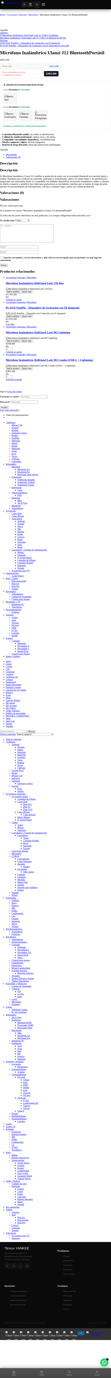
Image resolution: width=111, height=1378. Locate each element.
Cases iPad (17, 513)
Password (5, 402)
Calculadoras (23, 859)
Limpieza (21, 877)
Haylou (20, 531)
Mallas (15, 1155)
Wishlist (9, 726)
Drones (15, 1113)
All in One (22, 503)
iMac (19, 500)
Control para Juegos (21, 599)
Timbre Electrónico (20, 981)
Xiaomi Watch (23, 1178)
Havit (25, 843)
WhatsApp (67, 1295)
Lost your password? (9, 410)
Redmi (15, 435)
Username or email (10, 396)
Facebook (67, 1300)
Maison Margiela (25, 1199)
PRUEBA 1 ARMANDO (17, 716)
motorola (16, 778)
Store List (10, 721)
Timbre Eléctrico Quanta (23, 978)
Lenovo (20, 537)
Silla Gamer (28, 872)
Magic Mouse (23, 817)
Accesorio (16, 1064)
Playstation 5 (23, 648)
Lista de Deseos (13, 700)
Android (15, 744)
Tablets (15, 589)
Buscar (31, 731)
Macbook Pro (23, 472)
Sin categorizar (12, 1207)
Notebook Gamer (19, 1009)
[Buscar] (37, 4)
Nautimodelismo (19, 1119)
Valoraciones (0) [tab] (12, 193)
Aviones (21, 1072)
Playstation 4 (23, 646)
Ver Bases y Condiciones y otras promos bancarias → (25, 126)
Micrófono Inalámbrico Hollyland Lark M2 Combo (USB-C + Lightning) (49, 360)
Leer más (10, 324)
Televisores (17, 607)
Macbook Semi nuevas (27, 474)
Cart (8, 669)
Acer (19, 1046)
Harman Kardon (19, 1134)
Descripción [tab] (9, 163)
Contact (9, 679)
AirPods (21, 521)
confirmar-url (12, 677)
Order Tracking (13, 711)
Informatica (11, 1015)
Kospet (20, 1168)
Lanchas (15, 633)
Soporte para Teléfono (27, 887)
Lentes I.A (10, 1126)
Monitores (16, 505)
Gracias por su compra (16, 690)
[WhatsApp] (27, 1266)
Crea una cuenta (14, 391)
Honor (14, 446)
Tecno (14, 456)
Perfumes (16, 1186)
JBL (19, 529)
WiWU (15, 895)
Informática (11, 464)
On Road (21, 1098)
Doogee (21, 747)
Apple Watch (18, 576)
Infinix (15, 443)
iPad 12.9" (28, 809)
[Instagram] (14, 1266)
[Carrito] (30, 4)
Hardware (16, 1020)
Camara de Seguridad (21, 596)
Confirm (9, 674)
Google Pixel (18, 770)
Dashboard (11, 682)
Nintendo (21, 643)
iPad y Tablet (12, 578)
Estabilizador (17, 963)
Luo (13, 916)
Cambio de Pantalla (18, 1291)
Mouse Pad (22, 882)
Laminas (21, 874)
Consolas (16, 641)
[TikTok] (20, 1266)
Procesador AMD (25, 1025)
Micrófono (16, 1002)
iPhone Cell (17, 425)
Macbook (16, 466)
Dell (19, 1051)
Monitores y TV (13, 602)
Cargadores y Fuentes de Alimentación (29, 550)
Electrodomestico (14, 609)
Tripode (15, 892)
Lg (13, 1145)
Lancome (21, 1196)
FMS (14, 628)
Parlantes (10, 1129)
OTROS (15, 856)
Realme (15, 430)
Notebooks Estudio (26, 479)
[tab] (58, 154)
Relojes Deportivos (20, 1158)
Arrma (14, 617)
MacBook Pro (23, 1038)
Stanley (26, 866)
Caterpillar (16, 461)
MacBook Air (23, 1035)
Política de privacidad (15, 713)
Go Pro (20, 994)
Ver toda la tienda (17, 1304)
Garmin (20, 1165)
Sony (19, 544)
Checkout (10, 672)
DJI (19, 991)
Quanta (15, 918)
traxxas (26, 1108)
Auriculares (17, 518)
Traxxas (15, 622)
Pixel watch (22, 1173)
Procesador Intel (24, 1028)
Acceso (4, 407)
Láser (19, 490)
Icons (8, 695)
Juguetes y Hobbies (15, 1061)
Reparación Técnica (18, 1300)
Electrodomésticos (14, 929)
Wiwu (20, 526)
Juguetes (10, 615)
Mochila (21, 879)
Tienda (9, 723)
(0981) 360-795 (69, 1291)
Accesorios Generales (17, 15)
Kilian (20, 1194)
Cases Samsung (24, 861)
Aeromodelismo (19, 1069)
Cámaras (16, 989)
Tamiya (26, 1106)
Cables (15, 822)
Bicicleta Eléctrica (25, 973)
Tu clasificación (8, 220)
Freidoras (16, 934)
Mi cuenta (10, 703)
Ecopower (16, 1132)
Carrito (9, 666)
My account (11, 705)
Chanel (20, 1189)
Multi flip (21, 755)
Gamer (9, 1007)
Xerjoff (20, 1204)
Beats (19, 547)
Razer (20, 539)
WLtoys (15, 625)
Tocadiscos (17, 1150)
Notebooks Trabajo (26, 482)
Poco (14, 453)
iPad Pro (15, 586)
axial (14, 620)
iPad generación (19, 581)
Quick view (26, 292)
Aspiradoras (17, 931)
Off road (21, 1077)
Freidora (15, 612)
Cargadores (22, 835)
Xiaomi (15, 428)
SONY (15, 1147)
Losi (25, 1090)
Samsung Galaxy (19, 433)
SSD (19, 495)
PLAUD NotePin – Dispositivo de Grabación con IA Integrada (42, 307)
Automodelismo (19, 1074)
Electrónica (11, 591)
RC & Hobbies (69, 1274)
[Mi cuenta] (24, 4)
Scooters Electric (19, 970)
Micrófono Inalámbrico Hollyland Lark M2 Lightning (38, 332)
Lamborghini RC (31, 1103)
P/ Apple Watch (24, 557)
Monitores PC (18, 604)
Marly (20, 1202)
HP (18, 1054)
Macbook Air (23, 469)
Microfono (33, 15)
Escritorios (22, 869)
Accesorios (11, 511)
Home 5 (9, 692)
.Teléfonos (10, 422)
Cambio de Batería (18, 1295)
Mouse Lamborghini (21, 968)
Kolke (20, 534)
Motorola (16, 441)
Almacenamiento (19, 492)
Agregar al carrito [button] (14, 299)
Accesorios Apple (20, 796)
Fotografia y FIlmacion (16, 983)
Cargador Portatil (25, 563)
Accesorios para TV (21, 570)
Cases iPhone (18, 516)
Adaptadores (17, 508)
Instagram (67, 1304)
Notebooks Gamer (25, 485)
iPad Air (15, 583)
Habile (15, 635)
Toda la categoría (13, 739)
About (9, 664)
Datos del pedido (13, 685)
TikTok (66, 1309)
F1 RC (15, 630)
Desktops (16, 498)
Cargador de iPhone (26, 560)
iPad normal (22, 1220)
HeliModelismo (19, 1116)
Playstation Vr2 (24, 952)
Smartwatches (12, 573)
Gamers (9, 638)
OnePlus (15, 438)
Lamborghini (17, 913)
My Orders (11, 708)
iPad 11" (27, 807)
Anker (20, 825)
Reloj (8, 1152)
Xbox (20, 957)
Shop (8, 718)
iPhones (66, 1256)
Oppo (14, 451)
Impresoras (17, 487)
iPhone (20, 552)
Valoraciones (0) (13, 157)
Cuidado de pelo (19, 1184)
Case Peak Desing (20, 851)
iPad (14, 1215)
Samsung (21, 542)
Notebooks (17, 477)
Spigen (20, 890)
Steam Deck (22, 651)
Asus (19, 1048)
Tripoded (16, 1004)
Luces (14, 999)
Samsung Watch (24, 1176)
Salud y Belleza (13, 656)
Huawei (15, 905)
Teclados (16, 976)
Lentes (9, 1124)
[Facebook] (7, 1266)
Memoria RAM (24, 1022)
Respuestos (22, 1067)
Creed (20, 1191)
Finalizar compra (13, 687)
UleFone (16, 459)
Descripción (11, 154)
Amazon (15, 1212)
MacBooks (17, 1030)
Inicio (2, 15)
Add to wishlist (13, 292)
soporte (20, 885)
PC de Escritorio (19, 1012)
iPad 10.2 (27, 804)
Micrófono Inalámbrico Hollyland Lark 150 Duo (35, 283)
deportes (21, 864)
